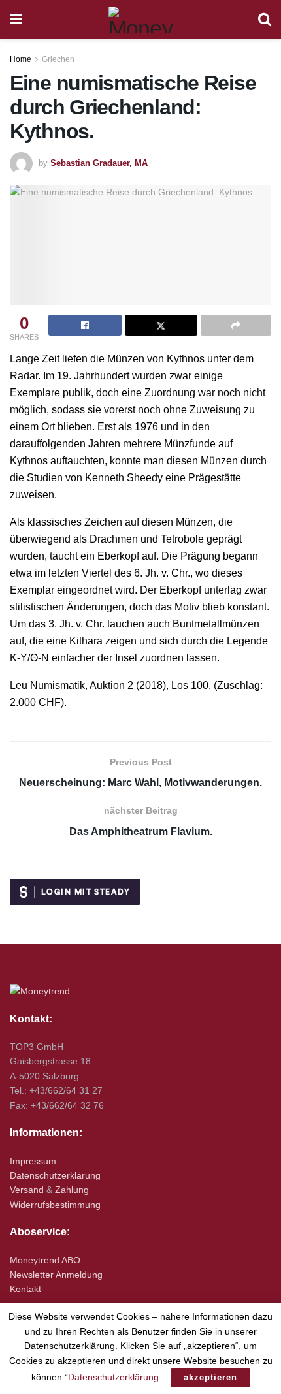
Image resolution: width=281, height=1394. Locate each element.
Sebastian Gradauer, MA (99, 163)
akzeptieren (210, 1377)
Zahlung (72, 1189)
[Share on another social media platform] (236, 325)
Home (20, 59)
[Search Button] (264, 19)
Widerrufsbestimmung (55, 1204)
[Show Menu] (16, 19)
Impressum (33, 1161)
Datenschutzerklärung (55, 1175)
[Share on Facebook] (85, 325)
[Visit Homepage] (140, 20)
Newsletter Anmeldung (56, 1274)
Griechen (58, 59)
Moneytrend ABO (45, 1260)
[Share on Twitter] (161, 325)
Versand (27, 1189)
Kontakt (25, 1289)
